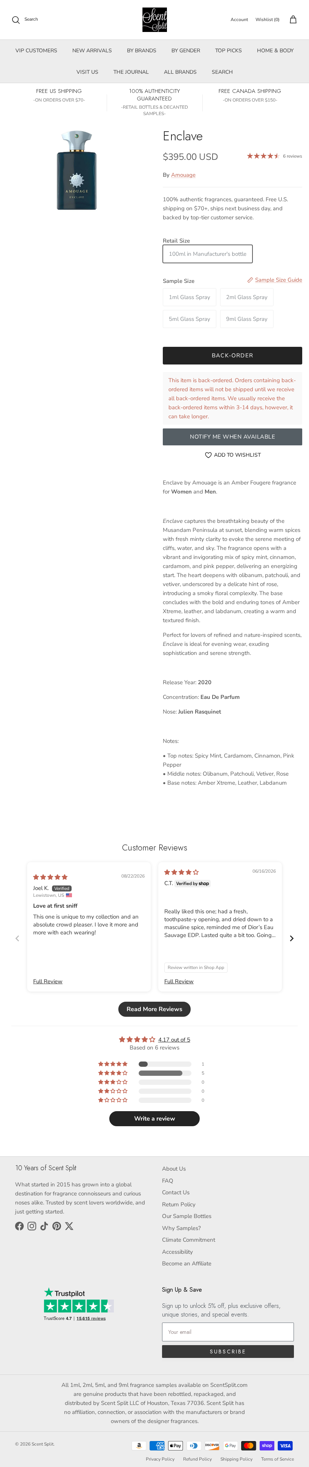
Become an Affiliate (186, 1263)
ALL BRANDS (180, 72)
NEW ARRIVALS (92, 50)
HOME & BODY (275, 50)
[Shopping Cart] (292, 20)
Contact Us (176, 1192)
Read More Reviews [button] (154, 1009)
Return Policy (179, 1204)
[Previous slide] (17, 938)
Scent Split (43, 1444)
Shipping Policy (236, 1459)
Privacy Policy (160, 1459)
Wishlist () (267, 20)
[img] (50, 877)
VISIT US (87, 72)
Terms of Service (277, 1459)
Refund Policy (197, 1459)
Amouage (183, 175)
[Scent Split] (154, 20)
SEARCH (222, 72)
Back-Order (232, 355)
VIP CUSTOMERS (36, 50)
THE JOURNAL (131, 72)
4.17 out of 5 (174, 1039)
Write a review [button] (154, 1119)
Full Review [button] (48, 981)
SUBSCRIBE (228, 1351)
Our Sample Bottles (186, 1216)
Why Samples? (181, 1228)
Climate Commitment (188, 1240)
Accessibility (177, 1252)
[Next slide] (292, 938)
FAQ (167, 1181)
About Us (174, 1168)
